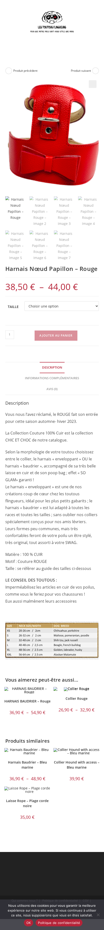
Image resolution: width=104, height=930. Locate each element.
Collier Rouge (77, 698)
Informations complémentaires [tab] (52, 378)
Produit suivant (81, 71)
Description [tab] (52, 367)
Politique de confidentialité (59, 923)
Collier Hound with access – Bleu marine (76, 765)
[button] (93, 84)
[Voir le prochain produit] (95, 70)
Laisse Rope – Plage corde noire (27, 803)
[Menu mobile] (59, 49)
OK (28, 923)
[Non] (98, 914)
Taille (13, 306)
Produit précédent (25, 71)
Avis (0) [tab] (52, 389)
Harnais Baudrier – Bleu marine (27, 765)
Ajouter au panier (56, 335)
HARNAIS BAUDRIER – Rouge (27, 701)
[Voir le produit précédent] (8, 70)
